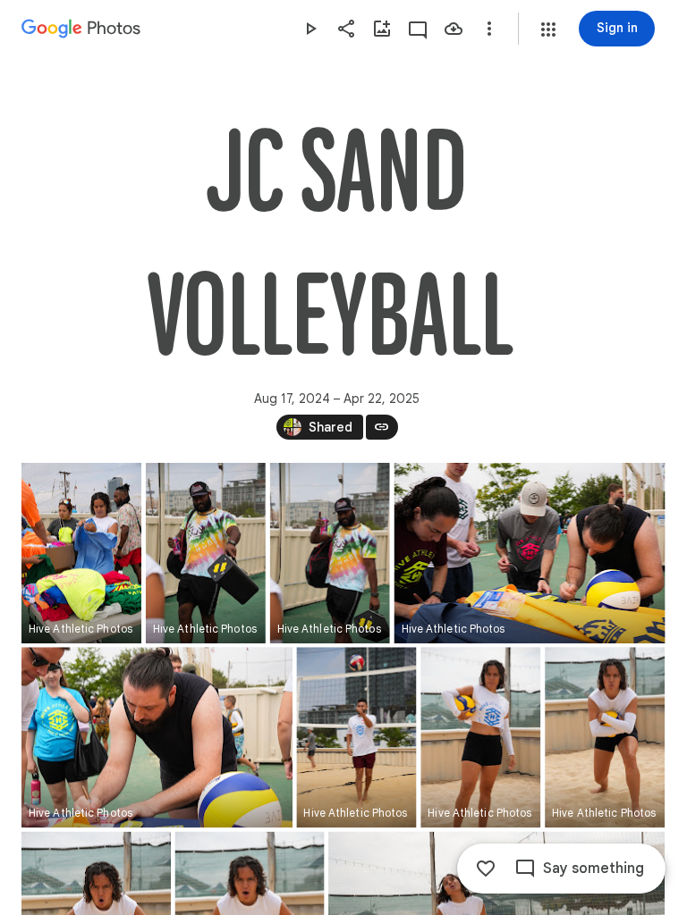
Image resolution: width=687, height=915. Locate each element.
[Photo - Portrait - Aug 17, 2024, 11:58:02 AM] (356, 737)
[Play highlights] (310, 28)
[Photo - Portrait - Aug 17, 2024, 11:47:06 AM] (81, 553)
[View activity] (418, 28)
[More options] (489, 28)
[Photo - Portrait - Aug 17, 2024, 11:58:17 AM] (480, 737)
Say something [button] (593, 868)
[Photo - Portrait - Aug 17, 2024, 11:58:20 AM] (605, 737)
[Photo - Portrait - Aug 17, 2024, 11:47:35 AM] (206, 553)
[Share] (346, 28)
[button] (548, 29)
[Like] (486, 868)
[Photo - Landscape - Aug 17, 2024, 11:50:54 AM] (530, 553)
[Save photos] (453, 28)
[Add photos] (382, 28)
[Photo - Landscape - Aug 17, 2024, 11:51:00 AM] (157, 737)
